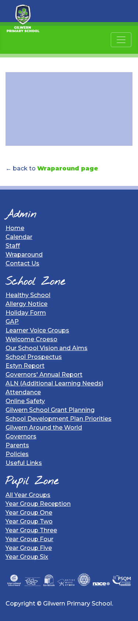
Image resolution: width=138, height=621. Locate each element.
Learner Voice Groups (37, 330)
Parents (17, 445)
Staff (13, 245)
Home (15, 228)
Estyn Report (25, 365)
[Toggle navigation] (121, 39)
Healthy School (28, 295)
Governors (21, 436)
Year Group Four (29, 539)
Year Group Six (27, 556)
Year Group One (29, 512)
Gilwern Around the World (44, 427)
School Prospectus (34, 356)
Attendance (23, 392)
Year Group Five (29, 547)
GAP (12, 321)
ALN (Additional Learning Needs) (54, 383)
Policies (17, 454)
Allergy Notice (26, 303)
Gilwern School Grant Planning (50, 409)
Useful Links (24, 462)
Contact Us (22, 263)
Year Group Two (29, 521)
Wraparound (24, 254)
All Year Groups (28, 494)
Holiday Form (26, 312)
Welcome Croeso (31, 339)
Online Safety (25, 401)
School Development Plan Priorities (59, 418)
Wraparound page (67, 168)
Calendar (19, 236)
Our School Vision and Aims (47, 348)
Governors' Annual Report (44, 374)
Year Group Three (31, 530)
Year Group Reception (38, 503)
